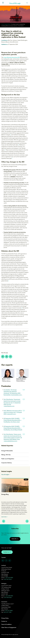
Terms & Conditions (6, 624)
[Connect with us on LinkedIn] (2, 560)
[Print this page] (6, 356)
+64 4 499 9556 (8, 597)
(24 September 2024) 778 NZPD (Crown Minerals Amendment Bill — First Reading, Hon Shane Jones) (12, 420)
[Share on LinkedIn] (3, 356)
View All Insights (5, 474)
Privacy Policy (5, 618)
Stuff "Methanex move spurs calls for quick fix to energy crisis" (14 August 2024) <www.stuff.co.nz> (13, 412)
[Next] (27, 521)
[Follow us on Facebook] (6, 560)
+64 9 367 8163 (8, 579)
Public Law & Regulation (7, 458)
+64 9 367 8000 (9, 577)
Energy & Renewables (7, 450)
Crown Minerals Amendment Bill (12, 57)
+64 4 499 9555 (9, 595)
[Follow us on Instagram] (9, 560)
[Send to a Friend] (10, 356)
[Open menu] (3, 2)
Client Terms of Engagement (8, 627)
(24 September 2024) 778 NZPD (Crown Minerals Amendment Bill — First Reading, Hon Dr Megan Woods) (13, 428)
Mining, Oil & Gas (6, 454)
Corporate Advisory (6, 462)
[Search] (27, 2)
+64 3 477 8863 (9, 610)
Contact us (6, 552)
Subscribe (14, 538)
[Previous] (3, 521)
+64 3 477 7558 (7, 612)
